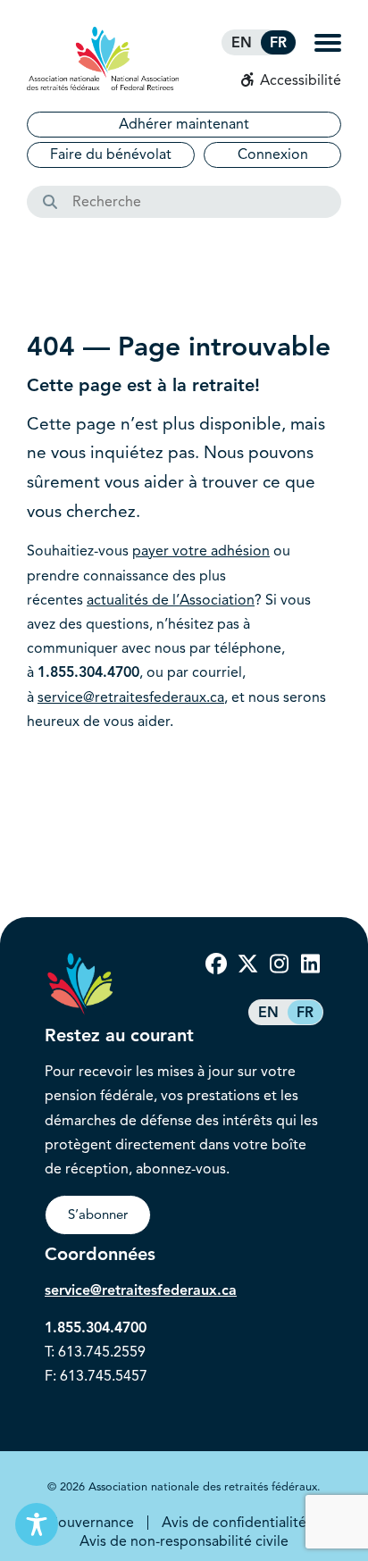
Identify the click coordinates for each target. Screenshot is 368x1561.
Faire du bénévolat (110, 154)
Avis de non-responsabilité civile (184, 1541)
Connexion (273, 154)
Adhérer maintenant (184, 124)
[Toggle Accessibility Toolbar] (36, 1524)
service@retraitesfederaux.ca (131, 697)
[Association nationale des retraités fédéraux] (103, 58)
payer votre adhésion (201, 551)
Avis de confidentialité (234, 1522)
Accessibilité (298, 80)
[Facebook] (216, 964)
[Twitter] (247, 964)
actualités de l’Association (171, 600)
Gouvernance (90, 1522)
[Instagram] (278, 964)
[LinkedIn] (310, 964)
